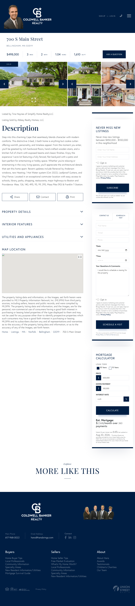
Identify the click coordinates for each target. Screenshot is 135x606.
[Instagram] (74, 537)
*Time (98, 256)
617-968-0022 (12, 537)
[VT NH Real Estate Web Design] (121, 589)
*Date (98, 246)
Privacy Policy (106, 178)
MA (23, 331)
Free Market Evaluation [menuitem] (62, 561)
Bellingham (44, 331)
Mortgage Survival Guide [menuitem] (17, 573)
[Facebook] (66, 537)
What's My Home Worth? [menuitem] (64, 564)
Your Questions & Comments (108, 266)
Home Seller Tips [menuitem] (59, 558)
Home (5, 331)
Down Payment (103, 384)
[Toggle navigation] (129, 15)
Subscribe (112, 187)
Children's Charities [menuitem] (107, 567)
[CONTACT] (114, 54)
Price (98, 373)
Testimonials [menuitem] (103, 564)
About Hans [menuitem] (103, 558)
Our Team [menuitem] (102, 570)
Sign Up (102, 16)
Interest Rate (102, 394)
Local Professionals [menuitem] (14, 561)
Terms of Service (111, 335)
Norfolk (32, 331)
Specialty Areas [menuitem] (13, 567)
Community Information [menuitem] (17, 564)
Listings (15, 331)
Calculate (112, 410)
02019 (56, 331)
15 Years (115, 367)
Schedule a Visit (120, 217)
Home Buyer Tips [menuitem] (13, 558)
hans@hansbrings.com (42, 537)
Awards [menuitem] (101, 561)
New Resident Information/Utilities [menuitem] (23, 570)
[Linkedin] (70, 537)
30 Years (103, 367)
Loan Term (101, 364)
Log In (112, 16)
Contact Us (104, 216)
